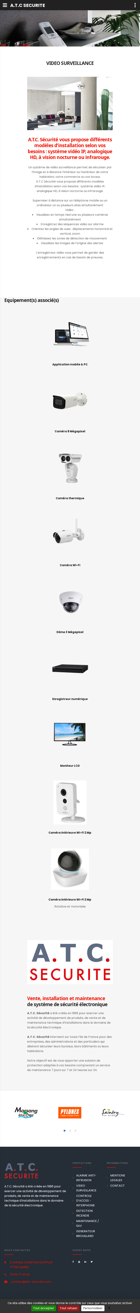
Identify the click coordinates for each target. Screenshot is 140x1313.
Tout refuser (68, 1308)
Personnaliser (93, 1308)
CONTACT (117, 1186)
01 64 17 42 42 (20, 1274)
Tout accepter (43, 1308)
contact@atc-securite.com (31, 1282)
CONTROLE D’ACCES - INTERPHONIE (85, 1200)
